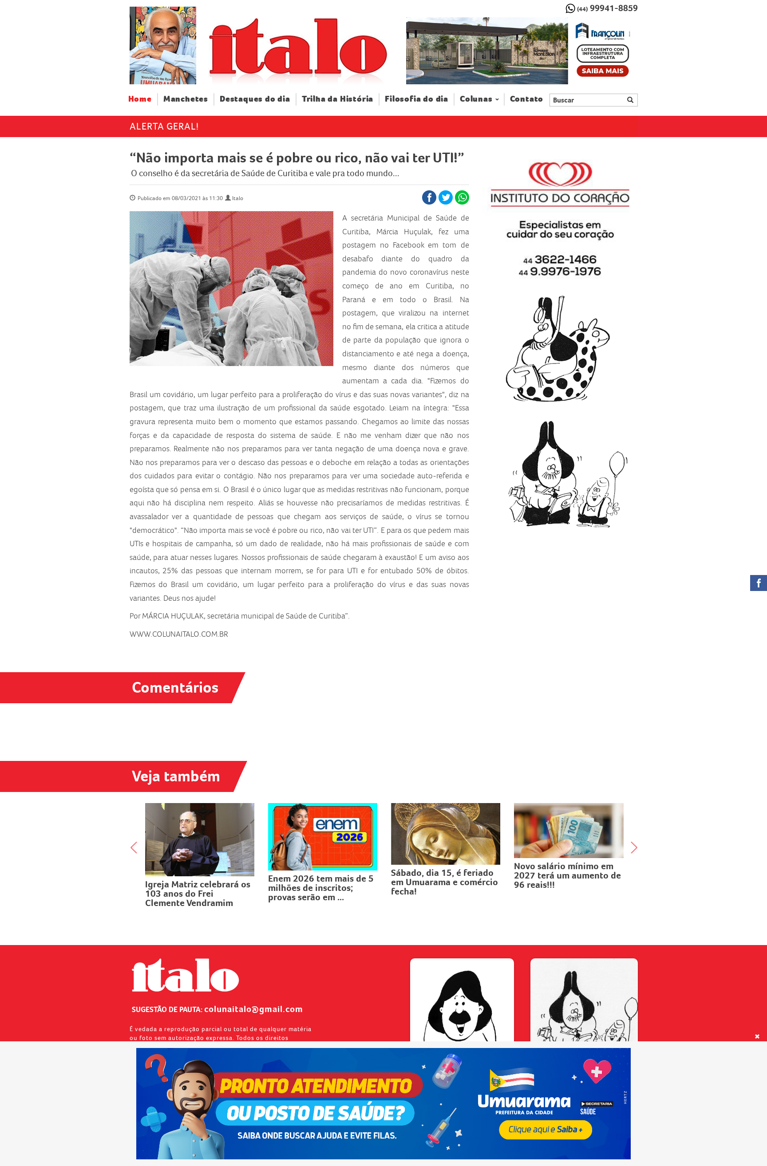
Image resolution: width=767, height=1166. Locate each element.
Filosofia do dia (416, 99)
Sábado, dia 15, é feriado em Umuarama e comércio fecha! (444, 882)
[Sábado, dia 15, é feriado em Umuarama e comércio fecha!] (446, 834)
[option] (521, 51)
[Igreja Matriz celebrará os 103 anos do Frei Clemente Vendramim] (200, 839)
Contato (527, 99)
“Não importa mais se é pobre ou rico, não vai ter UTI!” (297, 157)
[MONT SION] (521, 51)
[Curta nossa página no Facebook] (758, 583)
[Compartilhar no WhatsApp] (462, 197)
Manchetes (185, 99)
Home (143, 99)
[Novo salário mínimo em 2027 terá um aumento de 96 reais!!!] (569, 830)
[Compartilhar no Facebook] (429, 197)
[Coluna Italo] (163, 45)
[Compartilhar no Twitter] (446, 197)
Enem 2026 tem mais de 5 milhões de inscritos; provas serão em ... (321, 887)
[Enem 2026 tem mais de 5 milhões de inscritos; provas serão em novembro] (323, 836)
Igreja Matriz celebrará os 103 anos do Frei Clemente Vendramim (197, 893)
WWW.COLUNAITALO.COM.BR (179, 634)
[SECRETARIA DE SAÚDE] (383, 1103)
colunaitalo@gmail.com (253, 1009)
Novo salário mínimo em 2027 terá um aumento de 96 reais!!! (567, 875)
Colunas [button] (476, 99)
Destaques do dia (255, 99)
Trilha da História (337, 99)
